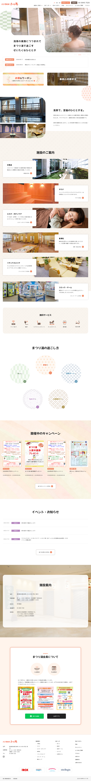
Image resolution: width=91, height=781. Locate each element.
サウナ (38, 746)
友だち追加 (36, 716)
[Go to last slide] (3, 454)
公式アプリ (56, 716)
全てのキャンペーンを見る (44, 486)
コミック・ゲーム (41, 756)
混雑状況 (74, 2)
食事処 (38, 751)
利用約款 (15, 778)
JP (54, 2)
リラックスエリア (41, 754)
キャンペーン (69, 5)
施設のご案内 (37, 5)
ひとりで (59, 751)
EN (57, 2)
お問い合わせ (78, 762)
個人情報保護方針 (7, 778)
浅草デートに (60, 749)
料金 (63, 5)
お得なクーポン (65, 2)
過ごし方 (46, 5)
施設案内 (38, 741)
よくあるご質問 (79, 5)
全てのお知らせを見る (44, 552)
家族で (58, 746)
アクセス (87, 5)
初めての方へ (56, 5)
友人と (58, 743)
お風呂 (38, 743)
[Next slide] (88, 454)
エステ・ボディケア (41, 749)
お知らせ (77, 756)
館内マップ (39, 759)
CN (59, 2)
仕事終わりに (60, 754)
